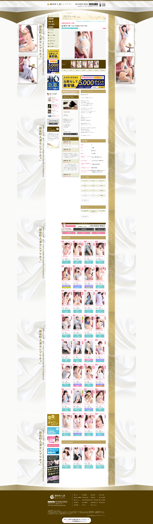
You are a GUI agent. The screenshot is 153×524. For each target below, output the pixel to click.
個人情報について (95, 502)
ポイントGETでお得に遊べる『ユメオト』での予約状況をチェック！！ (76, 520)
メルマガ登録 (103, 497)
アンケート (100, 229)
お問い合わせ (103, 502)
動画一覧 (93, 497)
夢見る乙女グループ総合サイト (53, 445)
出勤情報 (85, 494)
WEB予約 (92, 4)
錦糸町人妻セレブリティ (93, 515)
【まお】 (53, 102)
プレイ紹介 (102, 494)
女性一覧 (83, 232)
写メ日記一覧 (86, 497)
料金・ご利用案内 (78, 497)
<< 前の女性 (68, 232)
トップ (76, 494)
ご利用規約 (85, 502)
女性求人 (76, 502)
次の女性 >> (98, 232)
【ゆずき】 (53, 113)
